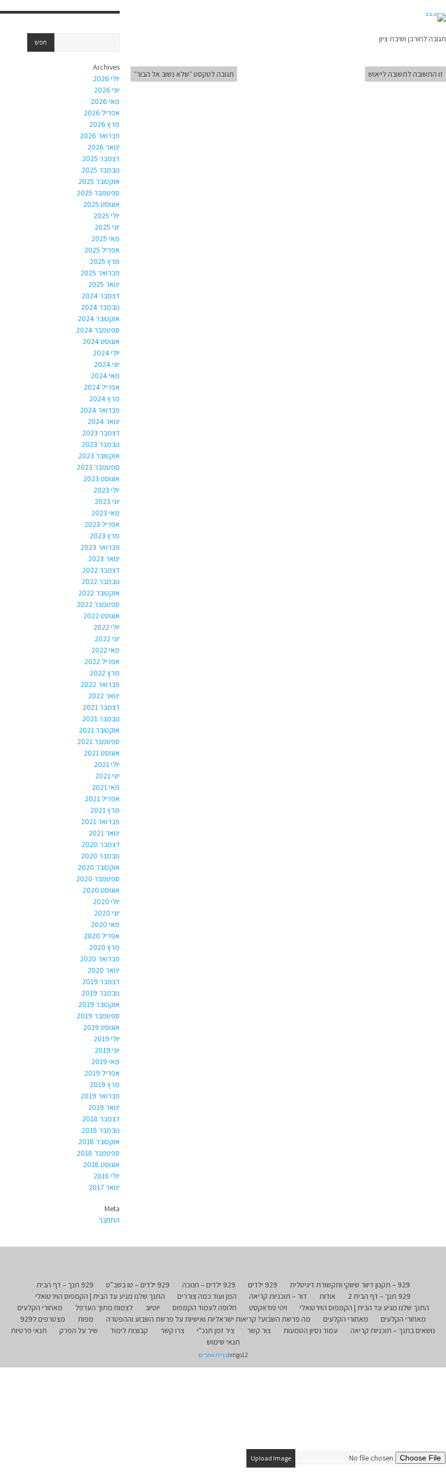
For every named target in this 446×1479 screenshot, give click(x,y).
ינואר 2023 (104, 558)
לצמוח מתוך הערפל (104, 1307)
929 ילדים (262, 1285)
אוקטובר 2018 (99, 1141)
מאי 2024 (105, 376)
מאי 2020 (105, 924)
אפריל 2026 (102, 113)
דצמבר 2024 (101, 295)
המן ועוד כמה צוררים (207, 1296)
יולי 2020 (106, 901)
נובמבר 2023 (101, 444)
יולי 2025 (107, 215)
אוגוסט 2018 (101, 1164)
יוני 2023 (107, 501)
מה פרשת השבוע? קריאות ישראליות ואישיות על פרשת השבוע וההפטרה (208, 1319)
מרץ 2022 (105, 673)
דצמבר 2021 (101, 707)
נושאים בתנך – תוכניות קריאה (392, 1330)
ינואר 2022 (104, 696)
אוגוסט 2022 (101, 616)
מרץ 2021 (105, 810)
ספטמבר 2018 (98, 1153)
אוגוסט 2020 (101, 890)
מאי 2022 (105, 650)
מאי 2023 (105, 513)
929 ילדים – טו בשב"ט (138, 1285)
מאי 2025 (105, 238)
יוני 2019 (107, 1050)
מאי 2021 (106, 787)
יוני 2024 (107, 364)
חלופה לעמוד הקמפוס (204, 1307)
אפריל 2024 (102, 387)
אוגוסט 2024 (101, 341)
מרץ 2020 (104, 947)
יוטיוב (152, 1307)
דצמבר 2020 (101, 844)
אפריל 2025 (102, 250)
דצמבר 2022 (101, 570)
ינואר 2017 (104, 1187)
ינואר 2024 (104, 421)
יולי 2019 (107, 1039)
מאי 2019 (105, 1061)
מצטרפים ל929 (42, 1319)
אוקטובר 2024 (99, 318)
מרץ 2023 (105, 536)
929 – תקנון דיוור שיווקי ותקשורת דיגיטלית (350, 1285)
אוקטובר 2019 (99, 1004)
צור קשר (259, 1330)
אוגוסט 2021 (102, 753)
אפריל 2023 (102, 524)
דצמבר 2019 (101, 981)
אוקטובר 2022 (99, 593)
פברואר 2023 (100, 547)
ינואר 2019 (104, 1107)
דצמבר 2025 (101, 158)
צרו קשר (172, 1330)
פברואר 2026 (100, 135)
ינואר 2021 (104, 833)
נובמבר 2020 (100, 856)
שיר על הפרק (78, 1330)
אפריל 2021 (102, 798)
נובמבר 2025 (101, 170)
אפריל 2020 (102, 936)
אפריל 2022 (102, 661)
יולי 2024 (106, 353)
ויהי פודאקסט (268, 1307)
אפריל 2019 (102, 1073)
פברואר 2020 (100, 959)
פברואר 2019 (100, 1096)
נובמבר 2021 (101, 718)
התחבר (109, 1220)
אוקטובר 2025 (99, 181)
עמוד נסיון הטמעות (310, 1330)
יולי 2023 (107, 490)
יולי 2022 (107, 627)
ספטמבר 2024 (98, 330)
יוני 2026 (107, 90)
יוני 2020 (107, 913)
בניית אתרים (213, 1355)
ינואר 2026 (104, 147)
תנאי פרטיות (29, 1330)
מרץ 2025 (105, 261)
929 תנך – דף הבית (65, 1285)
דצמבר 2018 (101, 1119)
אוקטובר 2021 (99, 730)
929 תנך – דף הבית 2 (379, 1296)
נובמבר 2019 (101, 993)
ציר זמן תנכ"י (215, 1330)
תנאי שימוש (223, 1342)
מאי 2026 (105, 101)
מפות (86, 1319)
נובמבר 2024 (100, 307)
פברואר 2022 (100, 684)
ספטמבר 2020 (98, 878)
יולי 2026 (106, 78)
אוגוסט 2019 (101, 1027)
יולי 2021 (107, 764)
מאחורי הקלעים (40, 1307)
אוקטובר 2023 (99, 456)
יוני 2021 (107, 776)
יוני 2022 (107, 638)
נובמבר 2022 (101, 581)
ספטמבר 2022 (98, 604)
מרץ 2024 (104, 398)
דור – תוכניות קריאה (278, 1296)
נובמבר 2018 (101, 1130)
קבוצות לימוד (129, 1330)
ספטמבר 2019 (98, 1016)
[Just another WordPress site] (435, 17)
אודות (327, 1296)
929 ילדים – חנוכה (209, 1285)
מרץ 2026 (104, 124)
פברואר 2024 (100, 410)
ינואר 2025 (104, 284)
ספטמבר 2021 (98, 741)
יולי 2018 (107, 1176)
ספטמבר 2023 (98, 467)
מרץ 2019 (105, 1084)
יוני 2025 (107, 227)
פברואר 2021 (100, 821)
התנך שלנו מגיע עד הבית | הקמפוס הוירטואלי (100, 1296)
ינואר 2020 (104, 970)
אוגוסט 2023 (101, 478)
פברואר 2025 (100, 273)
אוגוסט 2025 (101, 204)
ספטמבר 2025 (98, 193)
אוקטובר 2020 (99, 867)
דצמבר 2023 (101, 433)
